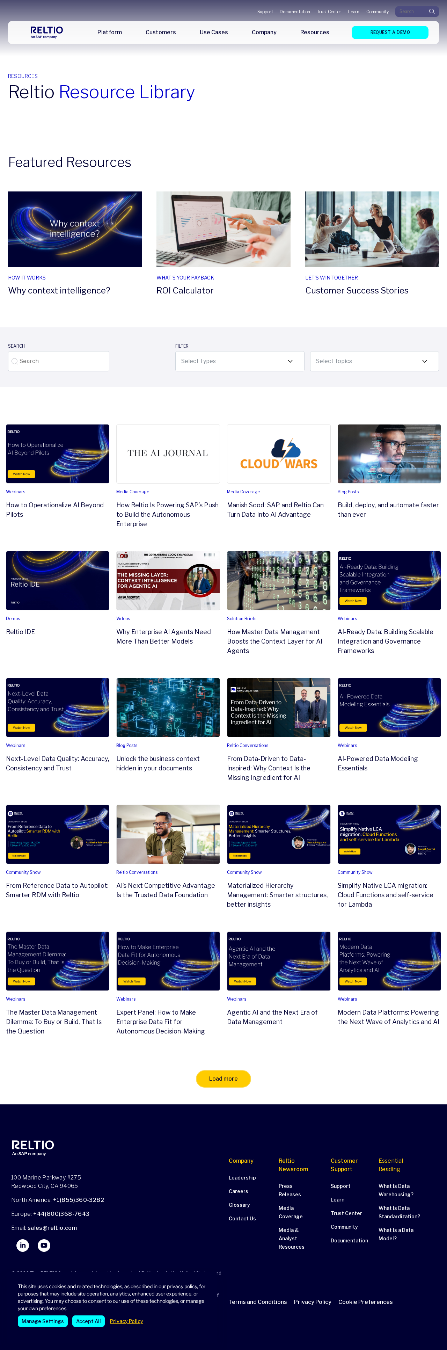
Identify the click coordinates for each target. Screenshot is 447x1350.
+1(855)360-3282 (78, 1200)
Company (241, 1160)
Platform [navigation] (109, 32)
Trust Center (329, 11)
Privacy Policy (126, 1321)
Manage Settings (43, 1321)
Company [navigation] (264, 32)
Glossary (239, 1205)
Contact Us (242, 1218)
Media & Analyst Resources (292, 1238)
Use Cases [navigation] (214, 32)
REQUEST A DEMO (390, 32)
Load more (223, 1078)
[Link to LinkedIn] (22, 1245)
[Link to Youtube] (44, 1245)
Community (377, 11)
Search (16, 346)
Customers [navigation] (161, 32)
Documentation (295, 11)
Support (265, 11)
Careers (238, 1191)
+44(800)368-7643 (61, 1214)
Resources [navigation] (314, 32)
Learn (353, 11)
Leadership (242, 1178)
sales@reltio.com (51, 1228)
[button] (369, 1302)
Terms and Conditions (258, 1302)
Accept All (88, 1321)
